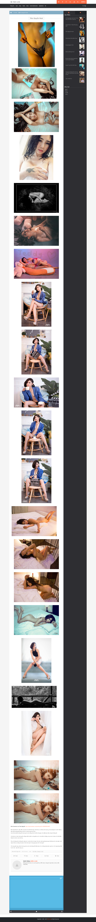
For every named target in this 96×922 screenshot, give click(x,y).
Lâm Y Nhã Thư (69, 78)
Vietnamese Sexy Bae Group (71, 38)
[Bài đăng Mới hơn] (10, 911)
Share (26, 855)
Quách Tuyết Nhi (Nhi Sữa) (71, 65)
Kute (27, 6)
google (83, 2)
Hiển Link (16, 2)
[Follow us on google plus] (66, 2)
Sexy (20, 6)
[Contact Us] (70, 2)
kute (66, 91)
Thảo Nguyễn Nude (36, 18)
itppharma (41, 6)
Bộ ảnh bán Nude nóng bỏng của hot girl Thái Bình (71, 59)
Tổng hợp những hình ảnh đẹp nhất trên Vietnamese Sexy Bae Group (72, 73)
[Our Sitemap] (74, 2)
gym (66, 89)
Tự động (84, 6)
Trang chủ (12, 6)
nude (30, 851)
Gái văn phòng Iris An (70, 51)
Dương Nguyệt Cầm (70, 45)
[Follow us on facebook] (62, 2)
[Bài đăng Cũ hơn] (61, 911)
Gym (17, 6)
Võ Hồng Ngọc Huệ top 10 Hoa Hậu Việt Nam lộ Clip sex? (72, 18)
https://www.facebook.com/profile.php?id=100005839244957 (38, 826)
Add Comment (25, 851)
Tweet (16, 855)
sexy (66, 94)
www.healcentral (34, 6)
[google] (59, 2)
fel (45, 6)
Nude (24, 6)
